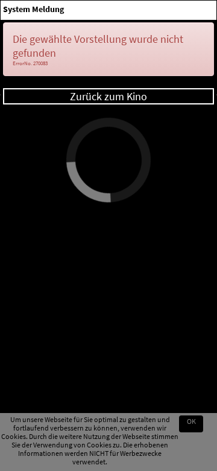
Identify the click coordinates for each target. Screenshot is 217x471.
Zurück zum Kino (108, 96)
